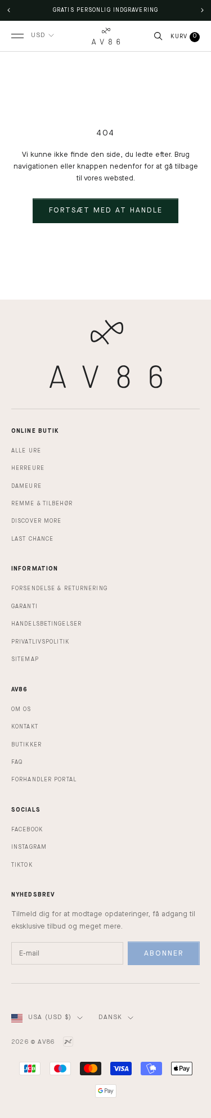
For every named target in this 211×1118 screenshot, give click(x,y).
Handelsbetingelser (46, 624)
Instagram (29, 847)
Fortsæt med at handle (106, 210)
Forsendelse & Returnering (59, 588)
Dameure (26, 486)
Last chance (32, 539)
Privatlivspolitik (40, 642)
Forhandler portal (44, 779)
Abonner (163, 953)
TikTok (22, 865)
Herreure (27, 468)
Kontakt (24, 727)
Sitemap (25, 659)
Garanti (24, 606)
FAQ (17, 762)
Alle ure (26, 451)
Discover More (36, 521)
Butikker (26, 745)
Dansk (110, 1018)
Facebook (27, 829)
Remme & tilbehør (42, 503)
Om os (21, 709)
